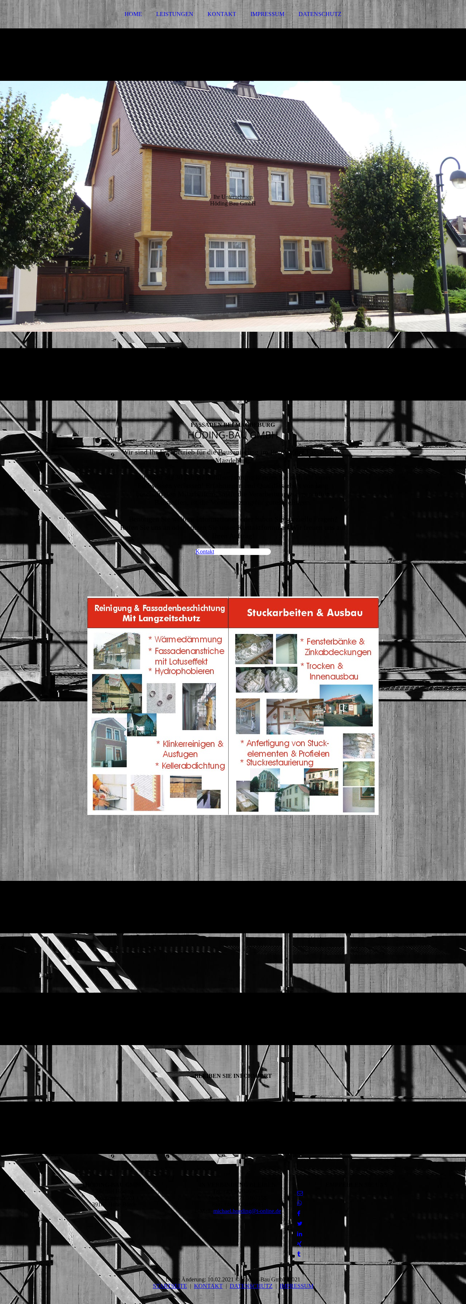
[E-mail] (300, 1193)
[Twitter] (300, 1224)
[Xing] (299, 1244)
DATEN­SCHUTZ (251, 1286)
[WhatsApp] (299, 1203)
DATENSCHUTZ (320, 14)
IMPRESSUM (267, 14)
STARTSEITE (170, 1286)
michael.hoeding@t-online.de (247, 1211)
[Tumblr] (298, 1254)
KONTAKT (222, 14)
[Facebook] (298, 1213)
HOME (133, 14)
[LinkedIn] (299, 1234)
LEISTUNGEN (174, 14)
